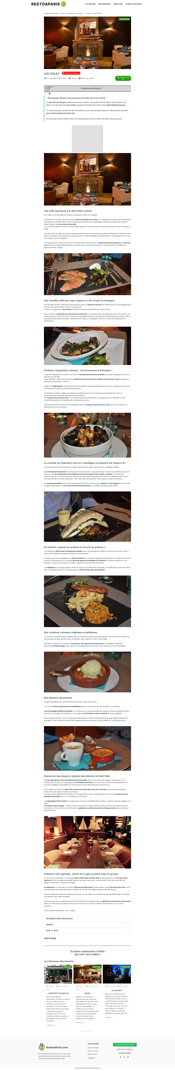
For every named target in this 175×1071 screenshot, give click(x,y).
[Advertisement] (87, 138)
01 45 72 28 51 (124, 78)
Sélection (118, 4)
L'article (50, 1025)
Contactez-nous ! (133, 4)
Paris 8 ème (79, 987)
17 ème (88, 13)
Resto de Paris (92, 1054)
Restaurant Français (75, 13)
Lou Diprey (117, 990)
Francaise (124, 19)
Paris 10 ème (111, 986)
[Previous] (41, 42)
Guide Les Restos (93, 1047)
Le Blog (91, 1058)
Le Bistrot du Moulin (58, 993)
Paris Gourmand (93, 1051)
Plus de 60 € (124, 986)
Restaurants (104, 4)
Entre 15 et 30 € (62, 987)
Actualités (90, 4)
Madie (87, 993)
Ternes (73, 78)
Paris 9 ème (50, 987)
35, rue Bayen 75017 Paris (56, 78)
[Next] (134, 42)
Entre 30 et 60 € (92, 987)
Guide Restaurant (51, 13)
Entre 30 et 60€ (87, 78)
